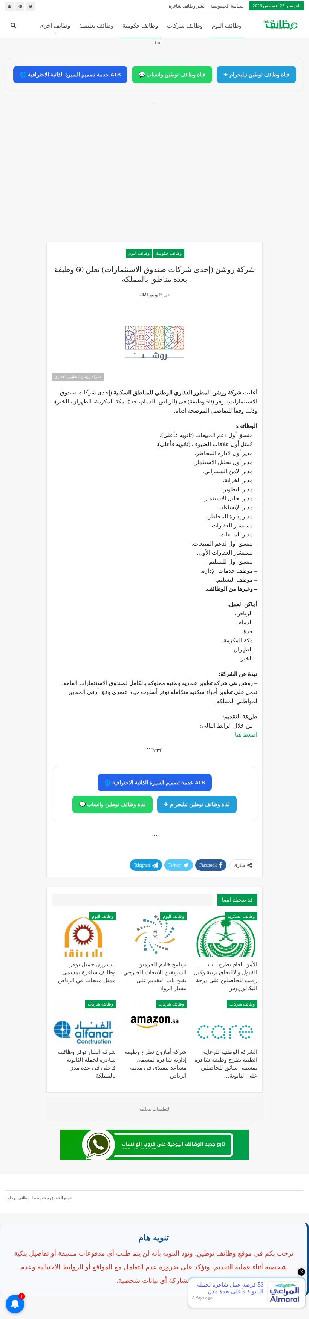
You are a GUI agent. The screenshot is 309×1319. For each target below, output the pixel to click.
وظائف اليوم (227, 26)
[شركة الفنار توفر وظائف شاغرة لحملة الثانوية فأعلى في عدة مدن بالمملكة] (84, 1022)
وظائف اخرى (55, 26)
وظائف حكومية (140, 26)
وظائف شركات (185, 26)
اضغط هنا (246, 735)
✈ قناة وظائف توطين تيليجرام (256, 75)
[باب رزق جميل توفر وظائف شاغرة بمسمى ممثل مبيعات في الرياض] (84, 934)
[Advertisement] (154, 181)
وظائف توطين (17, 1197)
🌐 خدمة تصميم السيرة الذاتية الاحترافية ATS (70, 75)
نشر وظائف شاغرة (187, 6)
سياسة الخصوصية (226, 6)
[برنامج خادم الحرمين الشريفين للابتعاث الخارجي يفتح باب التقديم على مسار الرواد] (154, 934)
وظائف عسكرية (241, 916)
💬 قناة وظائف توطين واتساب (172, 75)
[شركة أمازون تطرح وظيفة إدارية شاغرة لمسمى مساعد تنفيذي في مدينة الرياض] (154, 1022)
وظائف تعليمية (96, 26)
